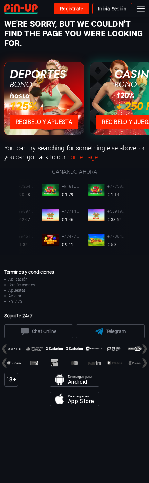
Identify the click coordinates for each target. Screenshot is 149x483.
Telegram (116, 331)
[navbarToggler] (142, 9)
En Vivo (15, 301)
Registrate (72, 8)
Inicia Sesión (112, 8)
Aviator (14, 296)
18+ (11, 379)
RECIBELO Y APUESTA (44, 122)
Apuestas (17, 290)
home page (82, 157)
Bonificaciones (21, 284)
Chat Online (44, 331)
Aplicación (18, 279)
